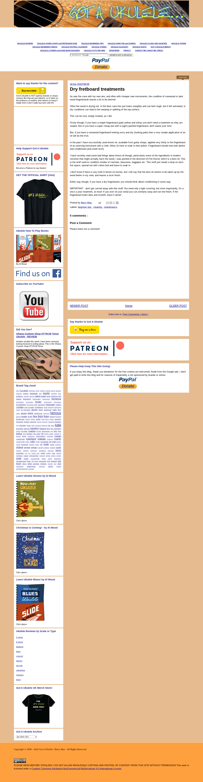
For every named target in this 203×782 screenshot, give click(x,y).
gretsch (58, 419)
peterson (33, 451)
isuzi (29, 425)
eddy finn (56, 410)
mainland (31, 439)
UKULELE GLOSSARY (119, 47)
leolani (29, 434)
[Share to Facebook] (117, 202)
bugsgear (57, 402)
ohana (19, 447)
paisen (18, 451)
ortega (34, 447)
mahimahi (20, 439)
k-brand (38, 426)
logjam (56, 434)
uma (30, 463)
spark (44, 459)
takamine (57, 459)
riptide (48, 453)
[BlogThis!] (110, 202)
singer (58, 456)
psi (29, 453)
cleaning (98, 207)
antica (25, 394)
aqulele (54, 394)
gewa (33, 419)
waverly (42, 466)
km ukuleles (56, 429)
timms (36, 461)
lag (51, 431)
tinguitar (42, 461)
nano (37, 445)
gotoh (51, 419)
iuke (33, 426)
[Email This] (107, 202)
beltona (54, 396)
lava (24, 434)
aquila (46, 393)
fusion (27, 419)
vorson (50, 464)
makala (42, 439)
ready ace (35, 453)
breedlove (20, 402)
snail (18, 458)
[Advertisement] (63, 33)
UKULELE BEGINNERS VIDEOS (44, 47)
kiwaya (42, 428)
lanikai (19, 433)
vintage (43, 464)
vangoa (36, 464)
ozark (58, 447)
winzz (50, 466)
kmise (18, 431)
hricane (45, 422)
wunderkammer (22, 469)
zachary (31, 469)
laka (55, 431)
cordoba (19, 407)
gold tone (45, 419)
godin (38, 419)
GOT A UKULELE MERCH (161, 47)
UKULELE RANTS (139, 47)
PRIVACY (127, 51)
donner (34, 410)
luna (24, 436)
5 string (19, 637)
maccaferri (40, 436)
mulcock (24, 445)
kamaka (19, 429)
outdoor (46, 448)
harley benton (30, 422)
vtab (59, 464)
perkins (26, 451)
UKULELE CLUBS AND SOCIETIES (153, 44)
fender (24, 416)
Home (128, 305)
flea (35, 416)
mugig (58, 442)
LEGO (48, 391)
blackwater (37, 399)
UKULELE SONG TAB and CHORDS (122, 44)
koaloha (31, 431)
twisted (54, 461)
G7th (37, 391)
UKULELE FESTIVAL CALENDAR (74, 47)
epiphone (38, 413)
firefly (30, 417)
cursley (31, 407)
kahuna (44, 426)
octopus (58, 445)
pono (58, 450)
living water (48, 434)
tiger (29, 461)
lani (59, 431)
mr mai (52, 441)
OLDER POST (178, 305)
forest (52, 417)
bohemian (46, 399)
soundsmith (35, 459)
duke (41, 410)
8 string (19, 642)
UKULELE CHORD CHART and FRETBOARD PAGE (57, 44)
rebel (43, 453)
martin (57, 439)
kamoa (27, 429)
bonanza (56, 398)
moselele (44, 442)
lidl (42, 434)
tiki (33, 461)
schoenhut (33, 456)
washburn (20, 466)
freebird (58, 417)
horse (39, 422)
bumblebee (21, 405)
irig (17, 426)
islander (22, 425)
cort (25, 407)
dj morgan (25, 410)
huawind (51, 422)
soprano (19, 675)
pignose (51, 451)
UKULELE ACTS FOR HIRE (94, 51)
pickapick (42, 451)
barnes (32, 396)
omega (27, 447)
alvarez (58, 391)
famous (55, 413)
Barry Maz (86, 202)
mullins (32, 445)
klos (48, 429)
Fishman (32, 391)
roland (58, 453)
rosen (25, 456)
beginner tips (85, 207)
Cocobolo (23, 390)
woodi (58, 466)
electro (19, 661)
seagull (42, 456)
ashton (26, 396)
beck (49, 396)
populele (20, 453)
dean (46, 407)
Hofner (42, 391)
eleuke (24, 413)
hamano (19, 422)
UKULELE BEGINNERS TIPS (92, 44)
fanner (18, 417)
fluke (46, 416)
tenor (18, 679)
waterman (31, 466)
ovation (52, 448)
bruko (38, 402)
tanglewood (21, 461)
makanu (50, 439)
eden (18, 413)
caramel (41, 405)
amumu (19, 394)
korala (38, 431)
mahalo (57, 436)
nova (52, 445)
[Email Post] (99, 202)
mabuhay (31, 436)
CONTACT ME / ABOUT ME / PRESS (149, 51)
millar (32, 441)
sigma (53, 456)
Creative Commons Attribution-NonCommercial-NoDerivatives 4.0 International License (76, 768)
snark (26, 459)
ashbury (19, 396)
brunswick (48, 402)
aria (59, 394)
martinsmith (20, 442)
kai (49, 425)
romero (19, 456)
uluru (24, 464)
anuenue (34, 393)
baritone (19, 647)
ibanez (58, 422)
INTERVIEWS (114, 51)
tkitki (48, 461)
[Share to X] (114, 202)
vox (55, 464)
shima (48, 456)
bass (18, 651)
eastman (48, 410)
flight (40, 416)
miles (27, 442)
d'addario (39, 407)
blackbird (27, 399)
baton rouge (40, 396)
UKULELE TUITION (178, 44)
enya (30, 413)
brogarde (29, 402)
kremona (46, 431)
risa (53, 453)
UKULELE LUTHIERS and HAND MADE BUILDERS (60, 51)
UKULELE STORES (99, 47)
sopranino (20, 670)
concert (19, 656)
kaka (53, 426)
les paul (36, 434)
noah (46, 444)
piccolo (19, 665)
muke (18, 445)
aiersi (53, 391)
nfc (41, 445)
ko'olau (24, 431)
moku (38, 442)
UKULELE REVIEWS (25, 44)
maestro (50, 436)
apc (40, 394)
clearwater (50, 404)
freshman (20, 419)
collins (58, 405)
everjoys (46, 413)
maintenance (110, 207)
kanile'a (34, 428)
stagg (50, 459)
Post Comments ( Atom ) (135, 314)
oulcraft (40, 448)
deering (51, 407)
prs (26, 453)
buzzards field (32, 405)
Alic (17, 391)
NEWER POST (79, 305)
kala (58, 425)
